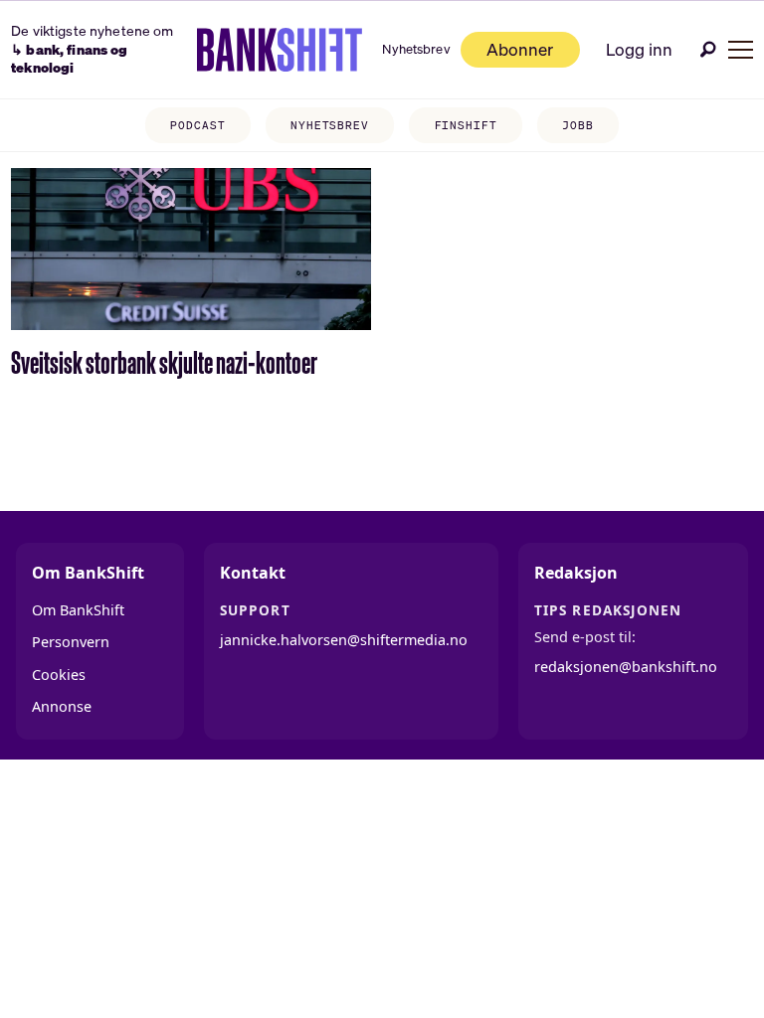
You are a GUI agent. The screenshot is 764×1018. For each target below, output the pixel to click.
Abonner (519, 49)
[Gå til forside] (280, 49)
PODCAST (197, 125)
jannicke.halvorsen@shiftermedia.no (344, 639)
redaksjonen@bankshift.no (625, 666)
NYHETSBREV (329, 125)
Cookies (59, 674)
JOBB (578, 125)
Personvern (70, 641)
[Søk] (708, 49)
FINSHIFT (466, 125)
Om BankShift (78, 609)
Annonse (62, 706)
